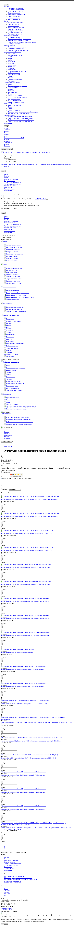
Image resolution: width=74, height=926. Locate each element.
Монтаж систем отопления (12, 882)
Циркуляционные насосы (16, 9)
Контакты (7, 146)
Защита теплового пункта (16, 102)
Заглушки (11, 78)
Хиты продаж (8, 142)
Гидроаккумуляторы (14, 37)
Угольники (11, 61)
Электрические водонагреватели (18, 50)
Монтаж (6, 134)
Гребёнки (11, 68)
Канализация (8, 103)
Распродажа (8, 123)
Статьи (6, 144)
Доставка (7, 129)
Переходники (12, 65)
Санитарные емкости (14, 43)
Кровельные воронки (14, 105)
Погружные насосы (14, 13)
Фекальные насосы (14, 19)
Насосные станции (14, 16)
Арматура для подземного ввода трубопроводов (23, 112)
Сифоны (10, 108)
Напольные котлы (13, 26)
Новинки (7, 141)
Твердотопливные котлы (15, 31)
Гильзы (10, 56)
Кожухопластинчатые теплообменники (20, 116)
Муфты (10, 60)
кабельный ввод (23, 468)
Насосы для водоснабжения (16, 14)
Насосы (6, 6)
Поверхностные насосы (15, 11)
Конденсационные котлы (15, 22)
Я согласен (4, 924)
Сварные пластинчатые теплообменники (20, 121)
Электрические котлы (14, 29)
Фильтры (11, 94)
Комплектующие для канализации (18, 113)
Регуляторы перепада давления (17, 86)
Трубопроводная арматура (12, 82)
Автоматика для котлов (15, 34)
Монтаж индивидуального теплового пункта (18, 878)
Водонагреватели (9, 45)
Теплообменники (9, 115)
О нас (6, 128)
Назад (6, 4)
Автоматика (11, 81)
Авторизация (12, 159)
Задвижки (11, 90)
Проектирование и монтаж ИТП (14, 138)
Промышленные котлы (15, 32)
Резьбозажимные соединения (17, 71)
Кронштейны (12, 69)
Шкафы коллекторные (15, 79)
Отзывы (6, 139)
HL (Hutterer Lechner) (10, 463)
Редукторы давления (14, 100)
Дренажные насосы (14, 18)
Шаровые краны (13, 87)
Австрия (6, 472)
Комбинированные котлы (16, 27)
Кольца (10, 58)
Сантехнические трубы (15, 55)
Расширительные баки (11, 35)
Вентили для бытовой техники (17, 97)
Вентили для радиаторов (15, 95)
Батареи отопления (10, 185)
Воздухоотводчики (14, 99)
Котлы (6, 21)
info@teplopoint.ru (6, 908)
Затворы (10, 89)
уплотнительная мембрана (36, 467)
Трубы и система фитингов (12, 52)
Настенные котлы (13, 24)
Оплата (6, 131)
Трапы (10, 107)
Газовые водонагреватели (16, 48)
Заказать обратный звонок (9, 208)
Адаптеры (11, 76)
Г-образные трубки (14, 73)
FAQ (5, 136)
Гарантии (7, 133)
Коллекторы (11, 66)
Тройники (11, 63)
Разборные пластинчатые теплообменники (21, 120)
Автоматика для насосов (15, 8)
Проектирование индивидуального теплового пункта (20, 879)
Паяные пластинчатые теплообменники (20, 118)
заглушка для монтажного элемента (42, 468)
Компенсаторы (12, 92)
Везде (6, 174)
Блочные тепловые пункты (12, 881)
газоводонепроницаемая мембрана (14, 467)
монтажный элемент (64, 468)
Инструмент (12, 53)
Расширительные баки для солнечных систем (22, 42)
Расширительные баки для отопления (19, 39)
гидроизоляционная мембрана (57, 467)
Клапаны (11, 84)
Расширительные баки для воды (18, 40)
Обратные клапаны (14, 110)
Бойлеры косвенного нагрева (17, 47)
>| (4, 849)
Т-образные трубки (14, 74)
